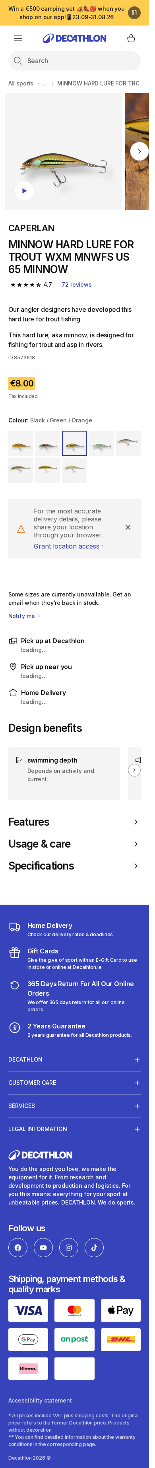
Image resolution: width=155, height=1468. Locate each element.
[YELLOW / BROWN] (47, 470)
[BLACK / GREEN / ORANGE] (74, 443)
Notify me (22, 615)
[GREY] (101, 443)
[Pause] (134, 12)
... (45, 83)
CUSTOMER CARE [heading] (32, 1082)
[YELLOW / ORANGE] (128, 443)
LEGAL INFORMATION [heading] (37, 1128)
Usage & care (39, 844)
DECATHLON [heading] (25, 1059)
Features (29, 822)
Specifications (41, 866)
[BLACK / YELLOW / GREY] (47, 443)
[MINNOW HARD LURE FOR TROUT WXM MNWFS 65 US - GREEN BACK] (63, 151)
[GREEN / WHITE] (74, 470)
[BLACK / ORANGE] (21, 443)
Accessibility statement (40, 1400)
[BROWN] (21, 470)
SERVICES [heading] (21, 1105)
